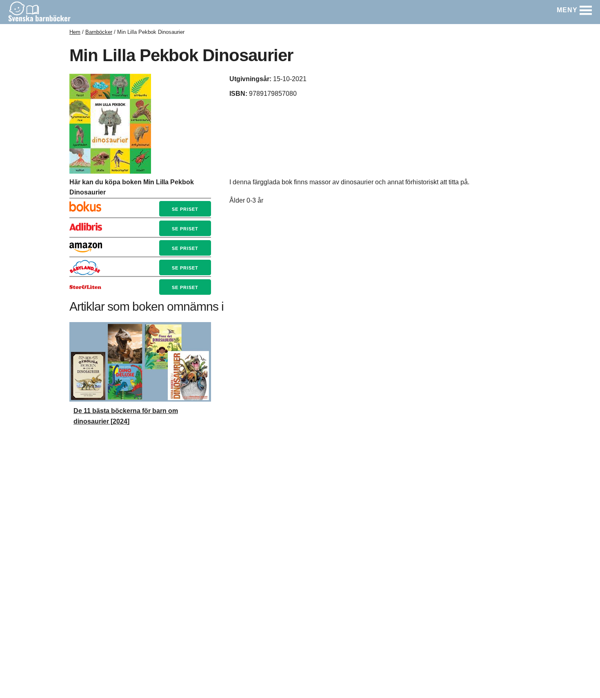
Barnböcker (98, 32)
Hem (74, 32)
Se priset (185, 209)
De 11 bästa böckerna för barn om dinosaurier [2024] (125, 416)
